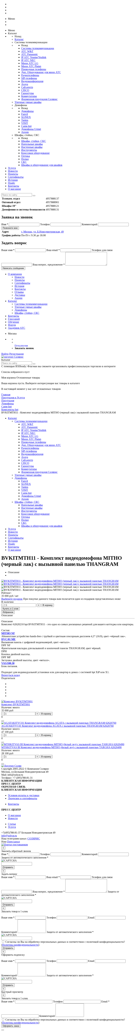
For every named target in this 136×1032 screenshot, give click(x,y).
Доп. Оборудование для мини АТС (41, 72)
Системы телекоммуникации (37, 48)
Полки (25, 159)
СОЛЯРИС (33, 838)
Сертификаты (16, 177)
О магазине (14, 189)
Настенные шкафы (31, 147)
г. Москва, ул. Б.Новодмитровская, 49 (42, 231)
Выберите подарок (12, 598)
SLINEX (26, 117)
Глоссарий (14, 319)
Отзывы (19, 292)
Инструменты (29, 150)
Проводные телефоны (33, 69)
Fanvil (24, 114)
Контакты (13, 186)
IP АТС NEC (28, 60)
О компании (15, 274)
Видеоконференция (32, 81)
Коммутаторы (29, 96)
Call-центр (27, 87)
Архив (25, 132)
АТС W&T (27, 51)
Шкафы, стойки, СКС (33, 141)
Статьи (12, 824)
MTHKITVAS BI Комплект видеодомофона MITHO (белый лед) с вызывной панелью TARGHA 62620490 (61, 747)
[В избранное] (2, 720)
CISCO (25, 90)
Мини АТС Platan (31, 66)
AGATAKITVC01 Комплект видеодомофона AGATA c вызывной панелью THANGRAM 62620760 (57, 725)
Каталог (19, 39)
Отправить (8, 867)
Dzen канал (13, 841)
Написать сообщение (13, 268)
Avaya (24, 84)
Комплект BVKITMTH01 (15, 704)
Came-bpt (26, 126)
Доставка (20, 295)
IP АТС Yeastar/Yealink (33, 57)
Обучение (13, 322)
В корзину (48, 605)
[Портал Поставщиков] (14, 844)
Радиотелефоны (30, 75)
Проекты (13, 174)
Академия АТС (16, 327)
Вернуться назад (10, 675)
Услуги (12, 168)
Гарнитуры (27, 93)
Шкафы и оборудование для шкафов (41, 165)
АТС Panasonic (29, 54)
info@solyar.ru (9, 835)
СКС (24, 162)
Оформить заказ (11, 1026)
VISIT (24, 123)
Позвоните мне (10, 228)
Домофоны (27, 111)
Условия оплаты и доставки (23, 795)
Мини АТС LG (29, 63)
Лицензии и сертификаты (22, 798)
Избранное (8, 612)
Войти (5, 353)
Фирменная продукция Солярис (39, 99)
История (13, 180)
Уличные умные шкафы (28, 102)
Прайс (11, 183)
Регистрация (16, 353)
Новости (13, 171)
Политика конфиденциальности (20, 944)
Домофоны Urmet (31, 129)
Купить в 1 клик (10, 608)
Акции (18, 298)
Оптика (25, 156)
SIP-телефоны (29, 78)
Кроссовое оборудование (35, 153)
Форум (12, 324)
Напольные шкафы (32, 144)
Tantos (24, 120)
